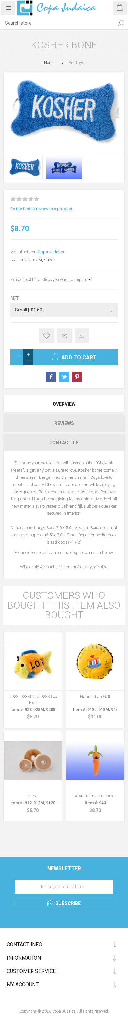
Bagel (33, 796)
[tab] (64, 404)
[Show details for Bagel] (33, 760)
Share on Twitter (64, 377)
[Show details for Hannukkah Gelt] (95, 661)
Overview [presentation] (64, 404)
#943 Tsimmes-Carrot (95, 796)
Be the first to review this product (41, 208)
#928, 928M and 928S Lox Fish (33, 699)
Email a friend (82, 335)
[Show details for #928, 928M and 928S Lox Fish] (33, 661)
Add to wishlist (46, 335)
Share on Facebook (51, 377)
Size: (15, 298)
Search (121, 22)
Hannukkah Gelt (95, 696)
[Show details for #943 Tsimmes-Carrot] (95, 760)
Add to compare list (64, 335)
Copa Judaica (51, 251)
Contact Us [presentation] (64, 442)
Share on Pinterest (77, 377)
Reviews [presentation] (64, 423)
